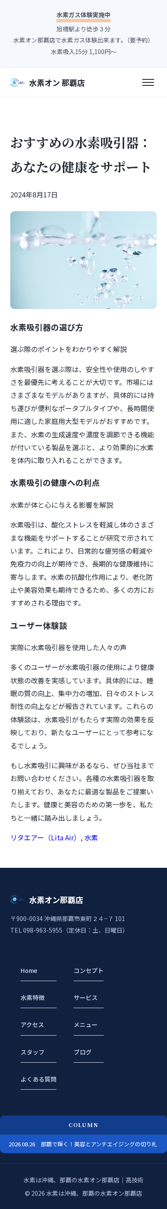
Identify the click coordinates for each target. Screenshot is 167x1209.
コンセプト (89, 970)
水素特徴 (33, 997)
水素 (91, 837)
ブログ (83, 1052)
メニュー (86, 1024)
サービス (86, 997)
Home (29, 970)
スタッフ (33, 1052)
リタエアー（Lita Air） (45, 837)
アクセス (32, 1024)
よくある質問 (39, 1079)
